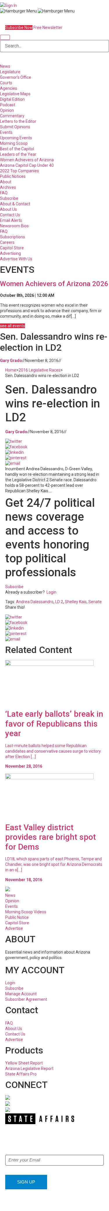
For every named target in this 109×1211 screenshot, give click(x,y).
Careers (7, 242)
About (5, 182)
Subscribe (9, 198)
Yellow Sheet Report (24, 1063)
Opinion (7, 110)
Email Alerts (11, 220)
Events (6, 132)
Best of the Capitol (17, 149)
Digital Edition (12, 99)
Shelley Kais (76, 601)
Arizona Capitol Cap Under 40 (27, 165)
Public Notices (13, 176)
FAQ (4, 193)
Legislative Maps (15, 94)
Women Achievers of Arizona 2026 (54, 284)
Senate (95, 601)
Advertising (10, 253)
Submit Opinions (15, 127)
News (5, 66)
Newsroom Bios (14, 226)
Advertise (14, 928)
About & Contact (15, 204)
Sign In (11, 5)
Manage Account (21, 994)
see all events (12, 325)
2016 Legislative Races (39, 370)
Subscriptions (12, 237)
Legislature (10, 71)
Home (10, 370)
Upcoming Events (16, 138)
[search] (5, 37)
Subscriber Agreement (26, 999)
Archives (8, 187)
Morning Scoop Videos (25, 912)
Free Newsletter (47, 27)
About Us (8, 209)
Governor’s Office (15, 77)
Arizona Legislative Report (29, 1068)
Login (51, 592)
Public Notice (17, 917)
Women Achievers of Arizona (27, 160)
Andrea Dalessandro (34, 601)
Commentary (12, 116)
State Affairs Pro (21, 1074)
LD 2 (59, 601)
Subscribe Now (19, 27)
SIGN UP (26, 1181)
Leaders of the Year (18, 154)
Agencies (8, 88)
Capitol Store (12, 248)
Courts (6, 83)
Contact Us (10, 215)
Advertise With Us (16, 259)
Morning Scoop (14, 143)
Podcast (7, 105)
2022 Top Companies (19, 171)
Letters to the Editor (18, 121)
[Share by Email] (12, 463)
